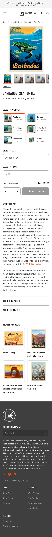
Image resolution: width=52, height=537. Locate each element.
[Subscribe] (45, 433)
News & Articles (35, 503)
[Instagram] (4, 474)
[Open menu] (5, 13)
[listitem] (38, 118)
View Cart (7, 503)
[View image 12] (29, 79)
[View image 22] (40, 79)
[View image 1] (7, 79)
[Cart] (47, 13)
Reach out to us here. (30, 468)
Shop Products (9, 498)
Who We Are (33, 493)
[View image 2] (18, 79)
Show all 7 (7, 86)
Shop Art (6, 22)
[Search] (35, 13)
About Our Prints (11, 300)
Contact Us (8, 521)
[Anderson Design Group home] (26, 13)
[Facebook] (14, 474)
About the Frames (11, 310)
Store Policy (33, 508)
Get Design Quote (11, 526)
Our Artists (33, 498)
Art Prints (17, 22)
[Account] (41, 13)
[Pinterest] (9, 474)
